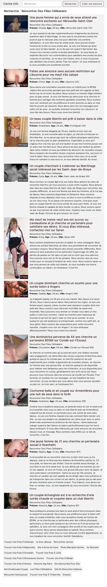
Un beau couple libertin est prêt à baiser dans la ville (66, 118)
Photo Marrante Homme (72, 547)
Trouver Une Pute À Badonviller (19, 547)
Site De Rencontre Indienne (68, 569)
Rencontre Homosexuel (15, 574)
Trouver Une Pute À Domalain (18, 552)
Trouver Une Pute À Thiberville (45, 574)
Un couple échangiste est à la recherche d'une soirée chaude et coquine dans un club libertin (62, 496)
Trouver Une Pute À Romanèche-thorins (24, 558)
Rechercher (70, 3)
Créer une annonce (92, 3)
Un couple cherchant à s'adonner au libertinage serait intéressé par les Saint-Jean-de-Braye (62, 167)
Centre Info (10, 3)
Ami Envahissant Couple (16, 569)
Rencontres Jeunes (63, 542)
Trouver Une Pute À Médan (59, 558)
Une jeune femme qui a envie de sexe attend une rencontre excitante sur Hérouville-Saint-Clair (63, 19)
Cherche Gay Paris (43, 563)
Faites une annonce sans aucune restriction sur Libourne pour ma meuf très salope (62, 72)
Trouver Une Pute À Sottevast (19, 542)
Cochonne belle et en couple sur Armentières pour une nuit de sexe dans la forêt (64, 392)
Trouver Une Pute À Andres (17, 563)
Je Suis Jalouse (43, 542)
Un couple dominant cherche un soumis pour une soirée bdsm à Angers (64, 284)
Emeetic (67, 574)
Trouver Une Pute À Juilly (48, 552)
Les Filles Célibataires (41, 569)
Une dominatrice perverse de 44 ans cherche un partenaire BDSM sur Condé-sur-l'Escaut (63, 338)
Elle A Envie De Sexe (48, 547)
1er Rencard (92, 547)
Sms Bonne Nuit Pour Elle (67, 563)
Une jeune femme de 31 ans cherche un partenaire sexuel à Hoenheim (64, 443)
